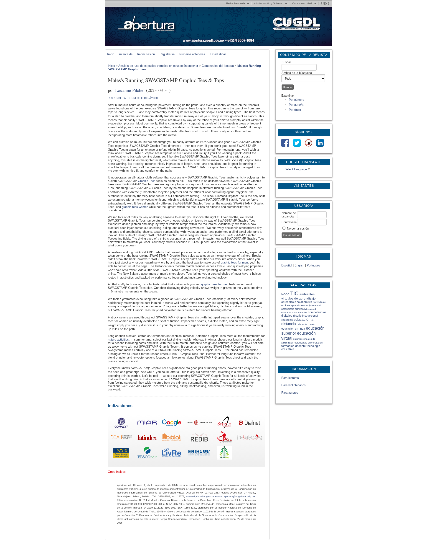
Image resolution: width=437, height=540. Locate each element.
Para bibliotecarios (293, 385)
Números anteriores (192, 54)
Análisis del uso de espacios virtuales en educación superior (158, 65)
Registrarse (167, 54)
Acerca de (125, 54)
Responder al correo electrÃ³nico (133, 98)
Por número (296, 99)
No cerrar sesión (298, 228)
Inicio (110, 54)
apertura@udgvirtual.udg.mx (239, 496)
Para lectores (290, 378)
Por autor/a (296, 104)
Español (286, 265)
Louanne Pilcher (130, 90)
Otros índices (117, 471)
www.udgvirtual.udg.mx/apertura (204, 496)
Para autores (289, 392)
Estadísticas (218, 54)
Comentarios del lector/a (218, 65)
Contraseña (289, 222)
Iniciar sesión (146, 54)
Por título (295, 109)
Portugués (313, 265)
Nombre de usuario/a (289, 214)
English (299, 265)
